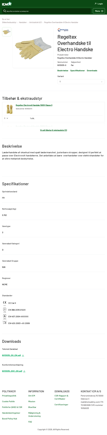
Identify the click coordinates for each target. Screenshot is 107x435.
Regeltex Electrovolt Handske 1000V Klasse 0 (34, 105)
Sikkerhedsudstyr (9, 22)
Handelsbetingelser (11, 413)
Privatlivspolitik (9, 395)
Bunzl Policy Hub (9, 418)
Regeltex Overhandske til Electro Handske (61, 22)
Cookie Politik (8, 401)
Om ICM (31, 395)
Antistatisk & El (35, 22)
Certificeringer (61, 404)
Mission (31, 401)
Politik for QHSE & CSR (12, 407)
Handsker (23, 22)
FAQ (30, 421)
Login (100, 3)
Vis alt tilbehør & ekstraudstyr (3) (53, 130)
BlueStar (32, 407)
